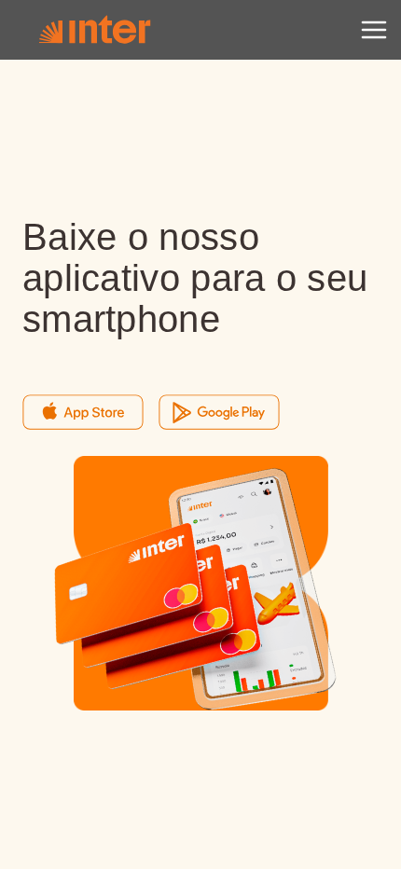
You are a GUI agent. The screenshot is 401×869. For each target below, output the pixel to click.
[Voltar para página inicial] (94, 30)
